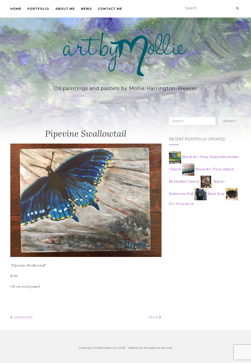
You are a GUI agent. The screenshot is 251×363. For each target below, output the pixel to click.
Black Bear (216, 193)
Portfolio (38, 9)
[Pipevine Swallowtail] (86, 200)
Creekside (23, 317)
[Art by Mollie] (125, 54)
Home (15, 9)
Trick (153, 317)
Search (229, 121)
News (86, 9)
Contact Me (110, 9)
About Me (65, 9)
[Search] (237, 8)
